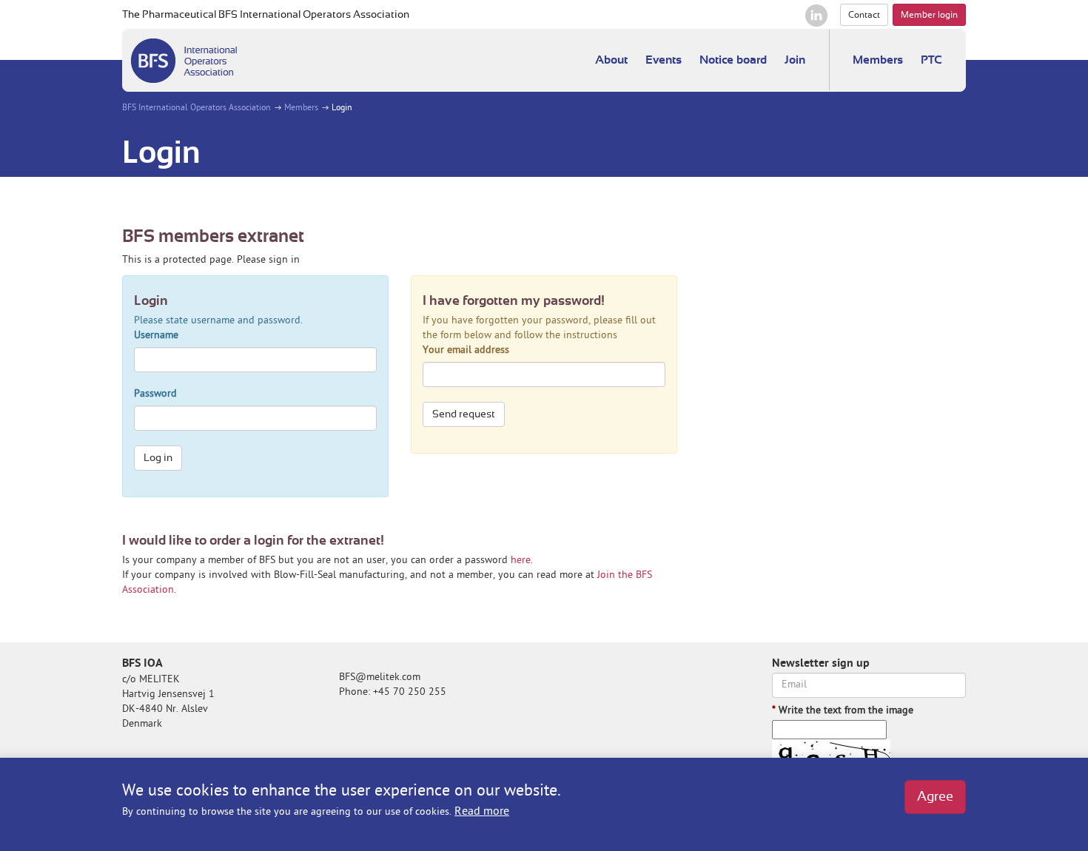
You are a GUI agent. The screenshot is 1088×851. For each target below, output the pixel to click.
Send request (463, 414)
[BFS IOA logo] (183, 60)
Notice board (733, 60)
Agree (935, 797)
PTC (931, 60)
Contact (864, 14)
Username (156, 335)
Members (878, 60)
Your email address (466, 350)
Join (795, 60)
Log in (158, 458)
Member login (929, 14)
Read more (481, 811)
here (521, 560)
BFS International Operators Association (196, 108)
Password (155, 394)
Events (663, 60)
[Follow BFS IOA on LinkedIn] (816, 15)
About (611, 60)
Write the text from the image (842, 710)
